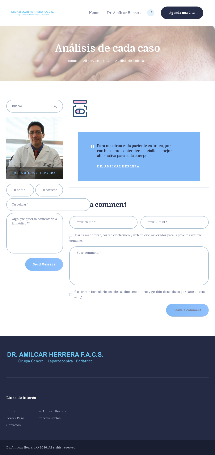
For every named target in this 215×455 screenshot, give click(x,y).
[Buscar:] (34, 106)
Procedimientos (49, 418)
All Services (91, 60)
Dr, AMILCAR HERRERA (118, 166)
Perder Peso (15, 418)
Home (72, 60)
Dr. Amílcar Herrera (52, 411)
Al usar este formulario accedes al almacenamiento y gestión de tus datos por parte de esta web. (139, 294)
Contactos (13, 425)
